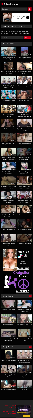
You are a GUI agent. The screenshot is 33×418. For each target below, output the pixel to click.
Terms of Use (13, 407)
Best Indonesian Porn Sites (10, 411)
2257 (6, 405)
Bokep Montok (10, 4)
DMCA (14, 405)
